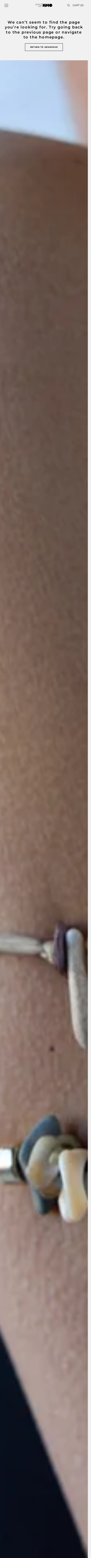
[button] (6, 5)
